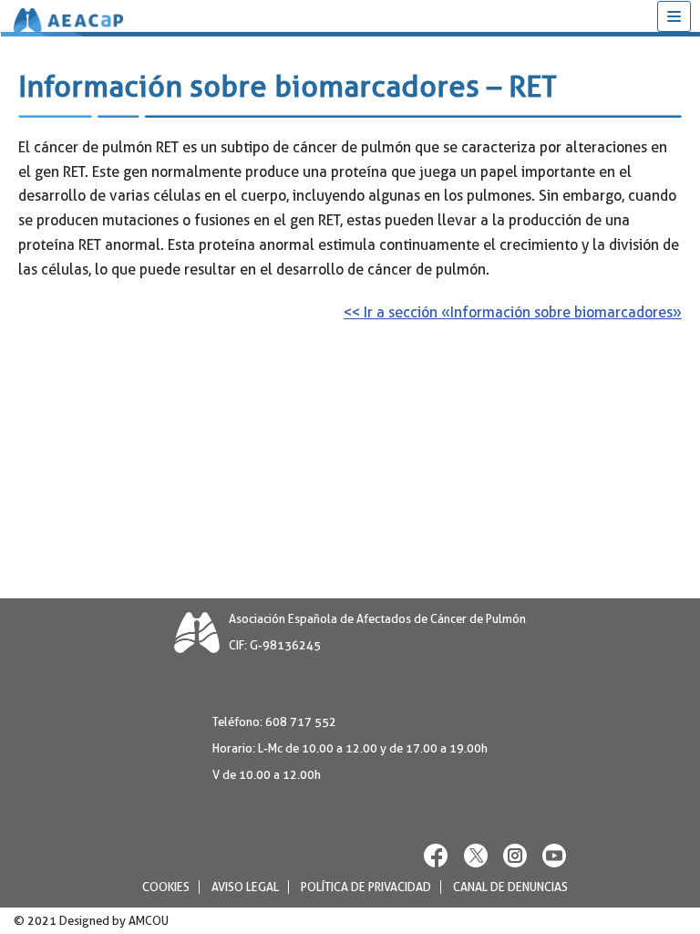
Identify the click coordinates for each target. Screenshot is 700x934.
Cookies (166, 887)
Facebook (436, 855)
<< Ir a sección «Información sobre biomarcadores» (513, 312)
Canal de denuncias (510, 887)
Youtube (554, 855)
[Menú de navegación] (674, 16)
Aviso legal (245, 887)
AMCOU (149, 921)
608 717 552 (300, 722)
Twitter (475, 855)
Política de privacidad (366, 887)
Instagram (515, 855)
